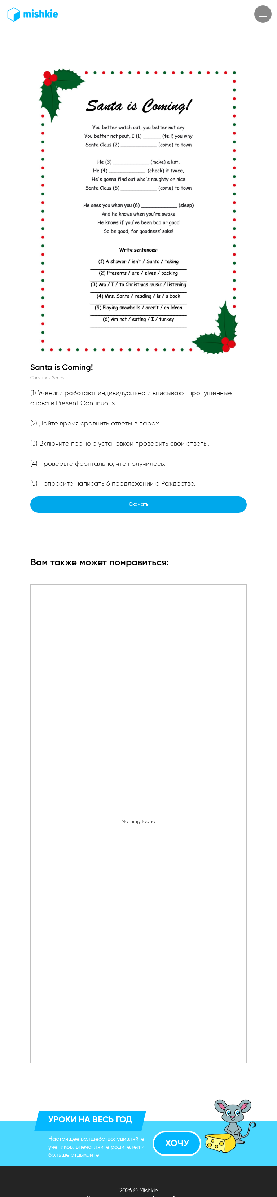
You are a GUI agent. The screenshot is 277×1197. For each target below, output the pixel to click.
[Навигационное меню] (263, 14)
